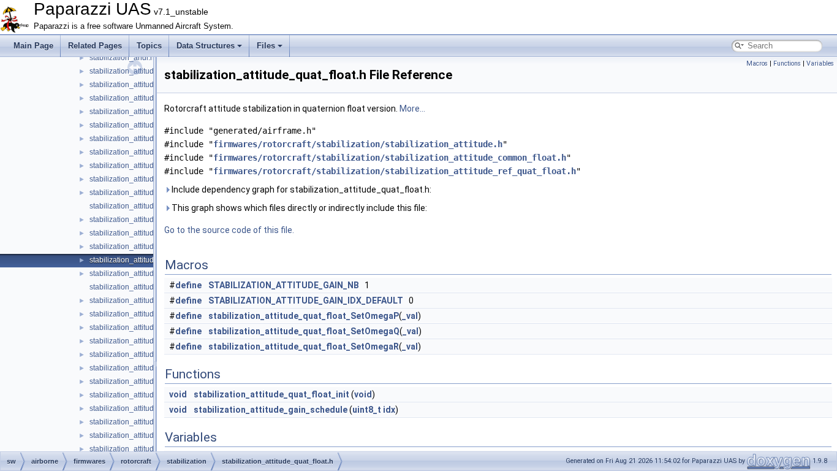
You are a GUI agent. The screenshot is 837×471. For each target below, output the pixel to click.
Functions (787, 63)
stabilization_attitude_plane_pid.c (145, 219)
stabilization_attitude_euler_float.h (146, 125)
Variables (820, 63)
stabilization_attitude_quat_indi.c (144, 273)
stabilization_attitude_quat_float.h (145, 260)
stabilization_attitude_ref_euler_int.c (149, 422)
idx (389, 410)
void (178, 394)
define (188, 285)
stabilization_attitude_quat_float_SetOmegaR (303, 346)
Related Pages (95, 45)
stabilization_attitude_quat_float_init (271, 394)
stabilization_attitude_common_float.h (152, 84)
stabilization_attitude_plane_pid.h (145, 233)
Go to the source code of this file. (229, 230)
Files (266, 45)
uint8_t (366, 410)
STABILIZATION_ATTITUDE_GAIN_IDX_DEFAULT (305, 300)
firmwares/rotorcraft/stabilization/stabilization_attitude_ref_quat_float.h (394, 171)
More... (412, 108)
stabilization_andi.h (121, 57)
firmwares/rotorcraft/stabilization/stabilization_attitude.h (357, 144)
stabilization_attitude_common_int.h (149, 98)
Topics (149, 45)
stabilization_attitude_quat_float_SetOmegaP (303, 316)
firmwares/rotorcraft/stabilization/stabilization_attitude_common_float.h (389, 158)
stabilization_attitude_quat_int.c (142, 300)
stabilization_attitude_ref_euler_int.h (150, 435)
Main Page (33, 45)
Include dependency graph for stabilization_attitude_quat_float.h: (300, 189)
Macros (757, 63)
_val (410, 316)
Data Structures (205, 45)
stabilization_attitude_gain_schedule (270, 410)
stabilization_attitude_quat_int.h (142, 314)
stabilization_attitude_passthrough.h (149, 206)
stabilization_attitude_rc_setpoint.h (147, 368)
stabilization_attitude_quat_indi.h (144, 287)
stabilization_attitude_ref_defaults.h (148, 381)
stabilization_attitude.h (126, 71)
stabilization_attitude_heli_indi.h (143, 179)
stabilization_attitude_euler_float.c (146, 111)
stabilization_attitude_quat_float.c (145, 246)
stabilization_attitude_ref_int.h (139, 449)
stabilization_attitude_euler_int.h (143, 152)
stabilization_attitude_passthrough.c (149, 192)
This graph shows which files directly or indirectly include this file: (298, 208)
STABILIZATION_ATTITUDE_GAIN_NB (283, 285)
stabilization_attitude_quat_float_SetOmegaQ (304, 331)
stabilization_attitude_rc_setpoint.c (147, 354)
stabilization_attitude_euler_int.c (143, 138)
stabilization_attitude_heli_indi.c (143, 165)
